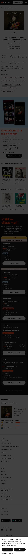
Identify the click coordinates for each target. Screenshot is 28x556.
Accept (20, 549)
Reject (7, 549)
